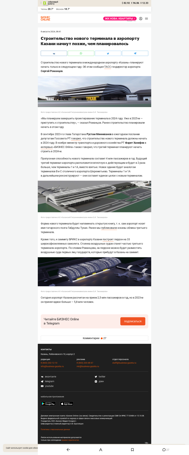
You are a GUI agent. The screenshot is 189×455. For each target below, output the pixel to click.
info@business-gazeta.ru (52, 366)
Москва (60, 9)
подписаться (132, 321)
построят (108, 239)
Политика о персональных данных (55, 429)
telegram (49, 381)
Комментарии (94, 338)
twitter (101, 376)
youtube (48, 386)
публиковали (109, 227)
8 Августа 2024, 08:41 (51, 31)
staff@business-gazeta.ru (124, 363)
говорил (76, 138)
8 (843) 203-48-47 (85, 363)
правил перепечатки (70, 440)
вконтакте (50, 376)
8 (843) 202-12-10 (49, 363)
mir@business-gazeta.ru (88, 366)
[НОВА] (119, 19)
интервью (47, 147)
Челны (44, 9)
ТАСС (107, 66)
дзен (101, 381)
